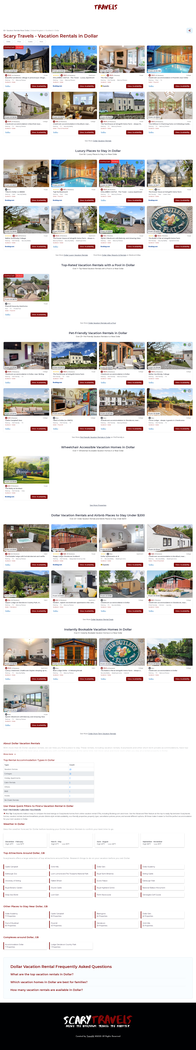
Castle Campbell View (13, 420)
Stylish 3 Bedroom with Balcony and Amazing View (121, 238)
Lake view (25, 810)
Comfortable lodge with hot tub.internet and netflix (25, 556)
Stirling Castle (147, 874)
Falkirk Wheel (56, 881)
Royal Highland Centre (106, 888)
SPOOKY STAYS (59, 17)
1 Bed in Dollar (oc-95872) (63, 420)
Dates (8, 41)
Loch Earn (55, 895)
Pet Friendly (14, 810)
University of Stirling (13, 881)
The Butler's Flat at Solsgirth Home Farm (164, 238)
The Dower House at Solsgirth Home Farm (165, 192)
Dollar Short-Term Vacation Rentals (102, 734)
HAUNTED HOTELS (78, 17)
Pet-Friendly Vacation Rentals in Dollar (95, 437)
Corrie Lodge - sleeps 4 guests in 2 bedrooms (167, 420)
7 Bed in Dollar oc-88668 (15, 192)
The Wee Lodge (107, 78)
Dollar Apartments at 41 (110, 556)
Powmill (156, 82)
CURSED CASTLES (121, 17)
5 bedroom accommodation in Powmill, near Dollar (168, 78)
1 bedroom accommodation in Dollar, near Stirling (24, 374)
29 (70, 769)
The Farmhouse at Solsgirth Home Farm (68, 374)
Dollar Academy (148, 867)
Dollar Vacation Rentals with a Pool (102, 323)
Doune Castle (56, 888)
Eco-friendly (36, 810)
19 (70, 774)
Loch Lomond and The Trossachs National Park (69, 874)
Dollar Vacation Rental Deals (102, 619)
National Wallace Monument (153, 888)
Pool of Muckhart (63, 128)
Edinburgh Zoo (11, 874)
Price (19, 41)
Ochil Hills (55, 867)
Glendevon (13, 607)
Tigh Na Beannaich (60, 192)
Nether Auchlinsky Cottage (15, 238)
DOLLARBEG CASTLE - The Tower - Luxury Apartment (73, 78)
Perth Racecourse (104, 895)
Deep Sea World (11, 895)
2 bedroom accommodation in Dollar (115, 374)
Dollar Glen (101, 867)
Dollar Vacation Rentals (102, 141)
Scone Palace (102, 881)
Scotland (7, 82)
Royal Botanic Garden (13, 888)
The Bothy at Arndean (13, 488)
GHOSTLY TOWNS (100, 17)
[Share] (189, 30)
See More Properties (98, 505)
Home (44, 17)
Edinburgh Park (148, 881)
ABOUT (146, 17)
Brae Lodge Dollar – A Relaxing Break (67, 670)
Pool (5, 810)
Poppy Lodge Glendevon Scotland (66, 556)
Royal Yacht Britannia (105, 874)
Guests (30, 41)
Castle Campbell (11, 867)
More (41, 41)
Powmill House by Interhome (16, 306)
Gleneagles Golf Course (151, 895)
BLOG (136, 17)
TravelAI (90, 1036)
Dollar (13, 82)
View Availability (39, 86)
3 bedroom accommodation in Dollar (163, 670)
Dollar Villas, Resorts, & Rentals (114, 255)
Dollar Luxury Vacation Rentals (76, 255)
